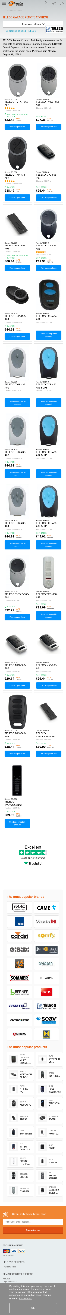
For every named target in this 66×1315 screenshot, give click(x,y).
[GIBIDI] (19, 950)
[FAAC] (19, 907)
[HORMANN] (46, 1034)
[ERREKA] (19, 1034)
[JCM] (46, 950)
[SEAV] (46, 1020)
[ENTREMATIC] (19, 1020)
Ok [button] (33, 1308)
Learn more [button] (25, 1298)
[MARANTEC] (46, 921)
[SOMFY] (46, 935)
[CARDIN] (19, 935)
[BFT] (46, 992)
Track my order (9, 1267)
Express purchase (17, 127)
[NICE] (19, 921)
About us (6, 1279)
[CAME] (46, 907)
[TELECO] (46, 1006)
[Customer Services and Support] (54, 3)
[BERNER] (19, 992)
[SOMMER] (19, 978)
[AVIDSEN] (46, 964)
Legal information (10, 1281)
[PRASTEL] (19, 1006)
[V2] (19, 964)
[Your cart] (62, 3)
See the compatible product (48, 334)
